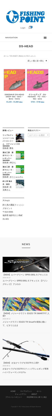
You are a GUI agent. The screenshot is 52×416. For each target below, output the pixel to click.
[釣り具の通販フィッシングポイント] (26, 23)
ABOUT (34, 394)
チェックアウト (21, 394)
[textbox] (38, 135)
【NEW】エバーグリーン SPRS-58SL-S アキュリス (25, 275)
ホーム (6, 56)
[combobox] (38, 135)
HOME (13, 391)
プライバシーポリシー (13, 397)
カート (39, 391)
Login (23, 28)
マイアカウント (26, 391)
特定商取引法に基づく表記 (37, 397)
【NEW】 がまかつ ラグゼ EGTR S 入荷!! (21, 363)
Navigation (11, 37)
